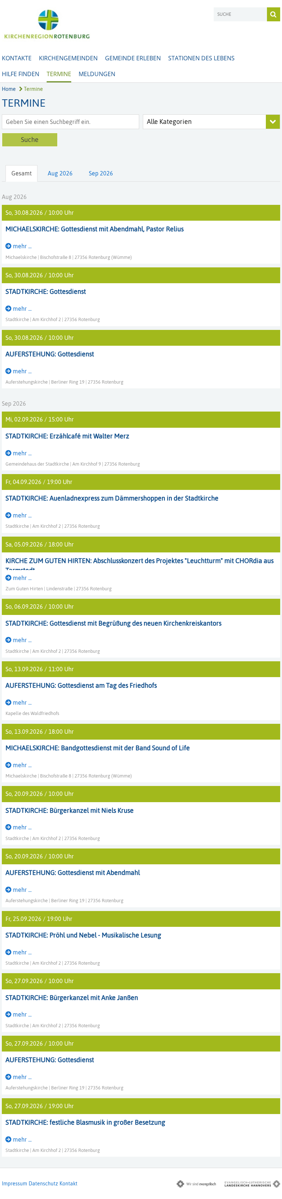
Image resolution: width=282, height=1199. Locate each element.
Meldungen (97, 74)
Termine (59, 74)
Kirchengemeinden (68, 58)
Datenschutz (43, 1183)
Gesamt (21, 173)
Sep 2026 (101, 173)
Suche (30, 139)
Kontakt (68, 1183)
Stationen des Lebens (201, 58)
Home (9, 89)
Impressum (14, 1183)
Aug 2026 (60, 173)
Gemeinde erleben (133, 58)
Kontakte (17, 58)
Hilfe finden (20, 74)
